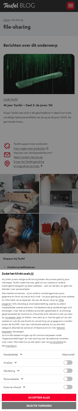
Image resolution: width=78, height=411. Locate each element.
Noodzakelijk (11, 354)
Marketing (9, 370)
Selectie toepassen (39, 405)
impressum (11, 345)
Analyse (8, 362)
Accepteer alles (39, 397)
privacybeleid (56, 341)
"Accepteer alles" (13, 317)
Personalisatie (11, 378)
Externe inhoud (12, 387)
